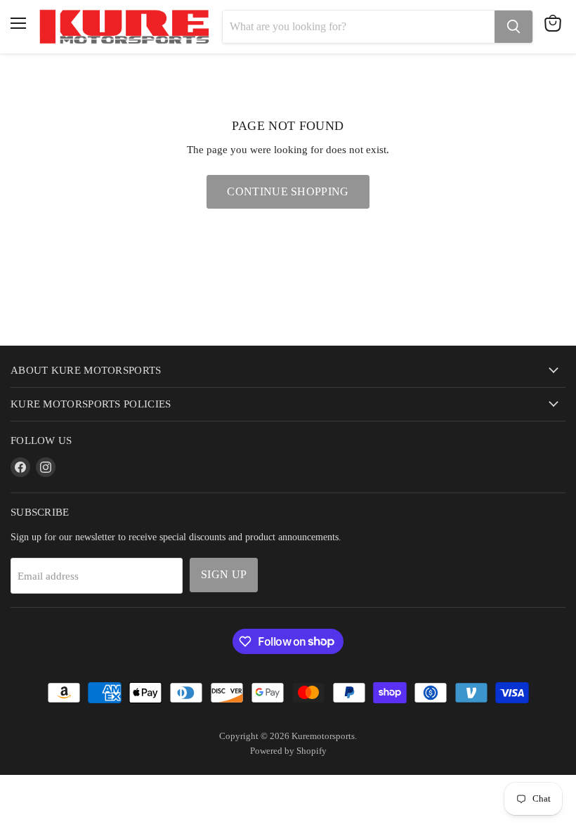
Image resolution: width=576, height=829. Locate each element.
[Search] (513, 27)
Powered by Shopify (288, 750)
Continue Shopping (287, 191)
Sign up (224, 574)
